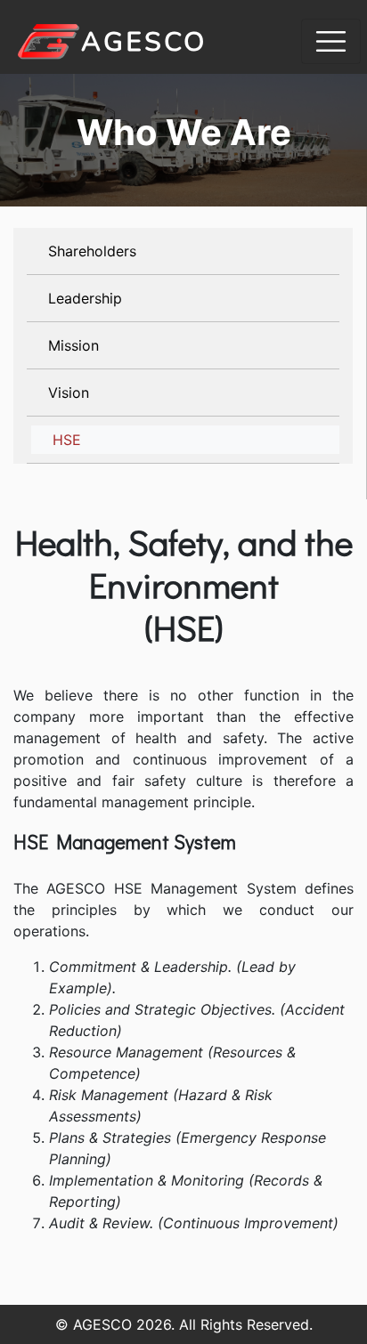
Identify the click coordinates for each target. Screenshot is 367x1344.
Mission (73, 345)
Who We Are (184, 132)
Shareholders (92, 251)
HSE (67, 440)
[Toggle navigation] (331, 41)
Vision (68, 392)
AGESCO (144, 42)
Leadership (85, 298)
